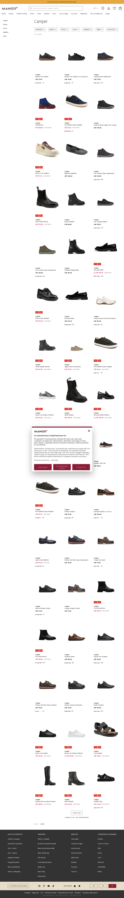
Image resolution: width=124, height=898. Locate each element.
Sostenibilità (101, 867)
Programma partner (14, 862)
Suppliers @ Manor (13, 857)
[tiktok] (53, 886)
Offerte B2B (74, 857)
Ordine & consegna (14, 839)
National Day (42, 876)
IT (94, 8)
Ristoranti (101, 862)
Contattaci (27, 893)
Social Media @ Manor (45, 862)
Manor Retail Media (14, 867)
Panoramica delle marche (90, 893)
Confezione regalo (77, 843)
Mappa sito (35, 893)
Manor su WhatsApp (14, 871)
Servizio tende (75, 848)
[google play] (79, 886)
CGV (41, 893)
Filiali (99, 848)
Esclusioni (74, 867)
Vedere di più (77, 813)
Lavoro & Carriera (103, 843)
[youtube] (49, 886)
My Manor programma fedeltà (47, 843)
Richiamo (74, 862)
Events (100, 853)
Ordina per (39, 29)
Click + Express (12, 853)
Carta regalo (75, 839)
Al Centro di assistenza (18, 886)
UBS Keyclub (42, 857)
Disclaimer (78, 893)
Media (100, 871)
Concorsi (74, 871)
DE (94, 886)
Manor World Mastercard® (46, 848)
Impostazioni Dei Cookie (65, 893)
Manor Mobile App (43, 853)
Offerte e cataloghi (43, 839)
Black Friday (41, 871)
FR (103, 886)
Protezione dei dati (50, 893)
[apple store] (75, 886)
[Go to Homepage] (10, 8)
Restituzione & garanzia (15, 843)
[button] (4, 14)
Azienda (100, 839)
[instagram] (39, 886)
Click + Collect (12, 848)
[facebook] (44, 886)
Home (36, 824)
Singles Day (41, 867)
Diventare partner (76, 853)
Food (99, 857)
